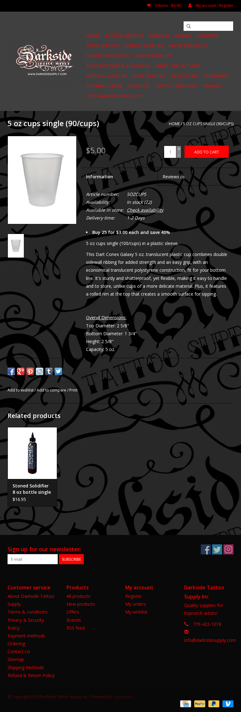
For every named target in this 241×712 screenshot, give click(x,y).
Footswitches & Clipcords (118, 66)
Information (99, 177)
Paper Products (188, 46)
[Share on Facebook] (11, 371)
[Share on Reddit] (39, 371)
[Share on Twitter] (58, 371)
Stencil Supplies (143, 46)
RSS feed (76, 628)
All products (78, 596)
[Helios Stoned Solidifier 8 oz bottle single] (32, 453)
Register (133, 596)
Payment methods (26, 636)
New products (81, 604)
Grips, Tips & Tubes (178, 66)
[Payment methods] (185, 703)
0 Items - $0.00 (168, 5)
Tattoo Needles (124, 36)
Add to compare (52, 390)
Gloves (182, 36)
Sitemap (16, 659)
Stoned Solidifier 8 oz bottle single (32, 489)
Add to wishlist (21, 390)
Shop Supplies (149, 76)
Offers (73, 612)
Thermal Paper (104, 86)
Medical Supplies (106, 76)
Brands (212, 86)
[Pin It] (30, 371)
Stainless (138, 86)
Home (92, 36)
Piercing (159, 36)
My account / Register (214, 5)
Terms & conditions (28, 612)
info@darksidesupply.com (210, 640)
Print (73, 390)
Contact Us (19, 651)
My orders (135, 604)
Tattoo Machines (177, 86)
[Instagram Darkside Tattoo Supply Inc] (228, 549)
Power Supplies (152, 56)
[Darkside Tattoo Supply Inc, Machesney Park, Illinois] (46, 61)
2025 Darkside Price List (114, 96)
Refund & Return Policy (31, 675)
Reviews (173, 177)
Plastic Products (107, 56)
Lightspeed (123, 696)
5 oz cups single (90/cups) (208, 123)
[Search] (188, 26)
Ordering (16, 644)
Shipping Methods (26, 667)
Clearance (215, 76)
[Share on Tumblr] (49, 371)
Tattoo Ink (184, 76)
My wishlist (136, 612)
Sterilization (102, 46)
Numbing (207, 36)
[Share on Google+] (20, 371)
